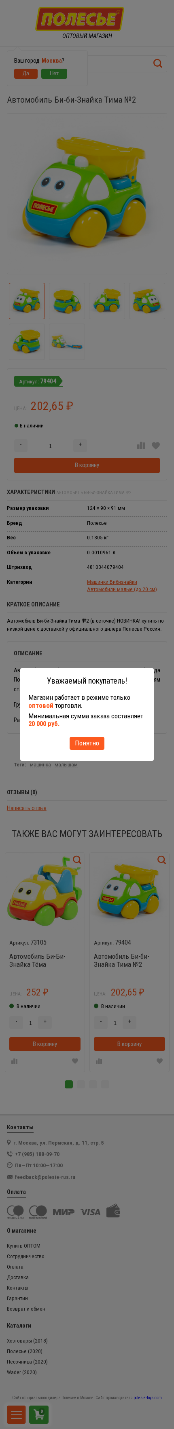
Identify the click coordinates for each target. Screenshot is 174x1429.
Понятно (87, 743)
